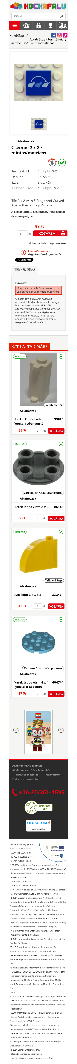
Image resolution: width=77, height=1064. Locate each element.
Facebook (53, 35)
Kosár (26, 25)
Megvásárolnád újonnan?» (44, 253)
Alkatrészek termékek (46, 39)
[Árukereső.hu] (38, 813)
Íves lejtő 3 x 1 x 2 (27, 595)
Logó (38, 6)
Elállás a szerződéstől (25, 779)
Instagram (59, 35)
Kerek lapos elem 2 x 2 (31, 507)
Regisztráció (38, 25)
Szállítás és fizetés (27, 774)
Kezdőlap (17, 36)
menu (14, 25)
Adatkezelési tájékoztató (27, 765)
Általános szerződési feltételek (31, 770)
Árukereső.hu (38, 829)
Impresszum (53, 774)
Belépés (50, 25)
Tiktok (65, 35)
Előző (16, 730)
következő (61, 730)
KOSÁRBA (46, 233)
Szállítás (62, 25)
